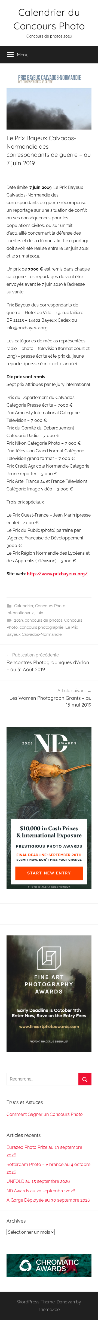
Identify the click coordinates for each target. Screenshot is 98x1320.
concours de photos (43, 620)
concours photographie (41, 627)
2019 (18, 620)
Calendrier (23, 605)
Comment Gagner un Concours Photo (45, 1114)
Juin (39, 612)
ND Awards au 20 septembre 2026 (41, 1190)
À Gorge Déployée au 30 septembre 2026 (48, 1200)
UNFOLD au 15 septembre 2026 (38, 1181)
